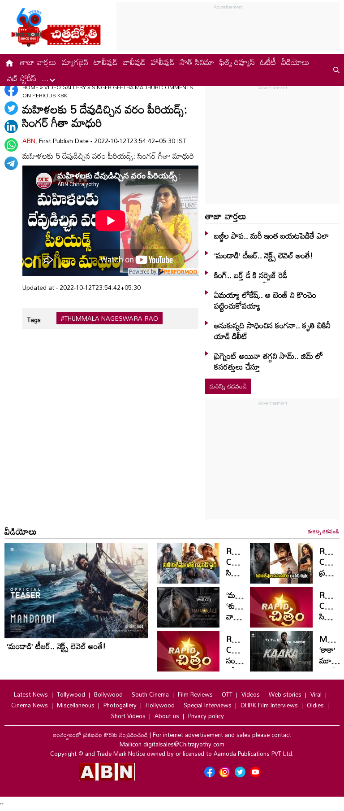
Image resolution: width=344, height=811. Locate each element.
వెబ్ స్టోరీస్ (21, 78)
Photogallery (120, 705)
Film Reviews (195, 694)
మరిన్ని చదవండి (228, 386)
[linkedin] (11, 126)
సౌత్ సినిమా (197, 62)
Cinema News (29, 705)
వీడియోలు (295, 62)
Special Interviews (208, 705)
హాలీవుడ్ (162, 62)
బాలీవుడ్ (134, 62)
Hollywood (160, 705)
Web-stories (285, 694)
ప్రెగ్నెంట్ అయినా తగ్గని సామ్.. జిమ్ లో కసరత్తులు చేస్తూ (268, 361)
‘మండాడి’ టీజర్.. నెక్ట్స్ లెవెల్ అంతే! (263, 255)
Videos (250, 694)
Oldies (315, 705)
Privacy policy (206, 716)
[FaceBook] (11, 89)
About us (167, 716)
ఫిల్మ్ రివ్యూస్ (237, 62)
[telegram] (11, 163)
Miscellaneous (76, 705)
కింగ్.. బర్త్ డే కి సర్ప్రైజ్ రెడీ (250, 275)
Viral (316, 694)
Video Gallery (65, 87)
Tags (34, 319)
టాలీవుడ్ (105, 62)
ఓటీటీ (268, 62)
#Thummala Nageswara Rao (109, 318)
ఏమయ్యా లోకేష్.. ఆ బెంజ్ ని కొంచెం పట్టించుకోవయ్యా (265, 300)
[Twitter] (11, 108)
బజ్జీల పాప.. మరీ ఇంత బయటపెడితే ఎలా (271, 235)
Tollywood (71, 694)
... (46, 78)
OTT (227, 694)
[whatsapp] (11, 145)
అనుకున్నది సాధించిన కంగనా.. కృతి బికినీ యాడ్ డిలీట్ (272, 330)
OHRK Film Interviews (269, 705)
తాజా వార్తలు (38, 62)
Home (30, 87)
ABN (28, 141)
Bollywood (108, 694)
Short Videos (128, 716)
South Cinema (150, 694)
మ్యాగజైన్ (75, 62)
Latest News (31, 694)
